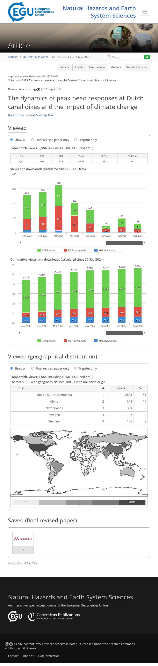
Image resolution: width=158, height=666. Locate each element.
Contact (13, 656)
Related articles (137, 67)
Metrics (115, 67)
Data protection (49, 656)
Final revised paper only (52, 140)
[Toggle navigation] (144, 12)
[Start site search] (147, 57)
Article (64, 67)
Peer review (97, 67)
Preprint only (87, 140)
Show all (20, 140)
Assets (79, 67)
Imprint (28, 656)
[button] (108, 57)
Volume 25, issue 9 (35, 57)
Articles (13, 57)
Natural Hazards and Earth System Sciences (99, 11)
